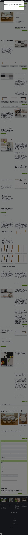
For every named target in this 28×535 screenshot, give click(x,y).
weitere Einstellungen (6, 6)
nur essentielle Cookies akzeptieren (14, 6)
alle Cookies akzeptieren (22, 6)
